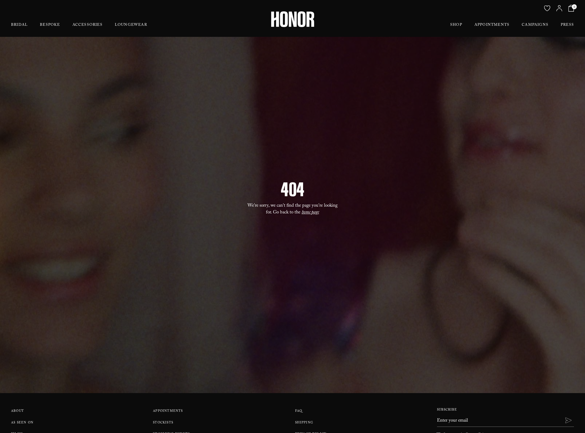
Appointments (491, 25)
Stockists (163, 423)
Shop (456, 25)
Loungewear (131, 25)
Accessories (87, 25)
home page (310, 213)
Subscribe (447, 410)
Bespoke (50, 25)
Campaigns (535, 25)
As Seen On (22, 423)
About (17, 411)
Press (567, 25)
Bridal (19, 25)
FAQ (298, 411)
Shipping (304, 423)
